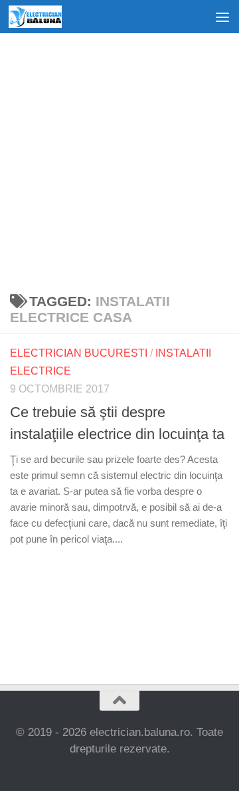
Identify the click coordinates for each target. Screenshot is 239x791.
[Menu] (222, 16)
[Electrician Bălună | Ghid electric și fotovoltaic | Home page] (44, 16)
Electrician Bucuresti (78, 353)
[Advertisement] (119, 159)
